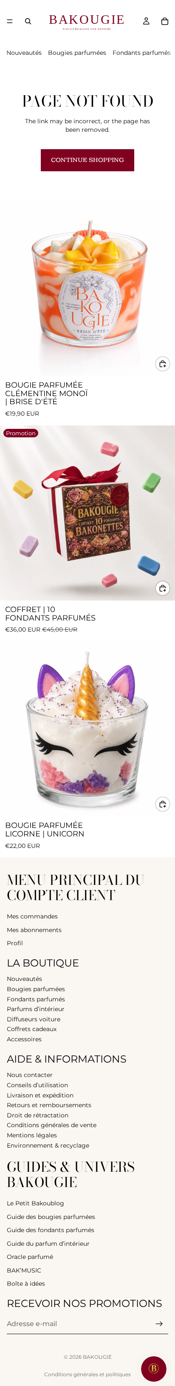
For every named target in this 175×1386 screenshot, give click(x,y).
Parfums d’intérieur (36, 1009)
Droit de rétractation (37, 1115)
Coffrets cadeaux (31, 1029)
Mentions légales (32, 1135)
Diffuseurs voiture (33, 1019)
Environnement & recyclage (48, 1145)
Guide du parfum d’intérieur (48, 1243)
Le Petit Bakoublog (35, 1203)
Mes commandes (32, 916)
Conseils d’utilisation (37, 1085)
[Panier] (164, 21)
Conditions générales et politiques (87, 1374)
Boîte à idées (26, 1284)
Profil (15, 943)
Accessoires (24, 1039)
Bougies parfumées (77, 53)
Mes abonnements (34, 930)
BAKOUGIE (97, 1357)
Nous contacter (30, 1075)
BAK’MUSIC (24, 1270)
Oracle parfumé (30, 1257)
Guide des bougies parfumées (51, 1217)
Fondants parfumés (142, 53)
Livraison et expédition (40, 1095)
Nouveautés (24, 53)
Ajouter (169, 363)
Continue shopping (87, 160)
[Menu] (10, 21)
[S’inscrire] (159, 1324)
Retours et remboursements (49, 1105)
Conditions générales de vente (51, 1125)
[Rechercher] (28, 21)
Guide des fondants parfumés (50, 1230)
